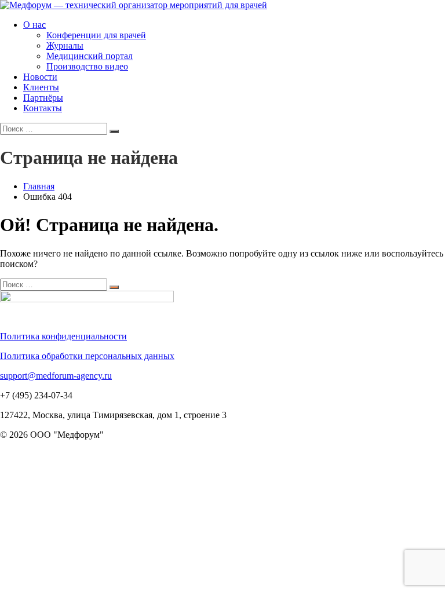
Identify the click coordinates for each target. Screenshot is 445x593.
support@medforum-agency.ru (56, 375)
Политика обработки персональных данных (87, 356)
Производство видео (87, 66)
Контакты (42, 108)
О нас (34, 25)
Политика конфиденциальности (63, 336)
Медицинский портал (89, 56)
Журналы (64, 45)
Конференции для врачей (96, 35)
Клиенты (41, 87)
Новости (40, 77)
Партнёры (43, 98)
